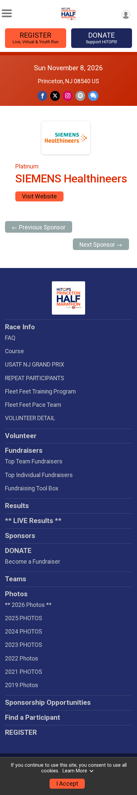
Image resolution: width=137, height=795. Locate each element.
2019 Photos (21, 685)
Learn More (75, 771)
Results (17, 506)
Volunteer (21, 436)
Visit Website (39, 196)
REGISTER (36, 37)
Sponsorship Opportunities (48, 702)
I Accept (67, 783)
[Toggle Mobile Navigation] (6, 13)
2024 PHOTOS (23, 631)
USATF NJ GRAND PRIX (34, 364)
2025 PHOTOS (23, 618)
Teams (15, 579)
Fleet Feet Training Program (40, 391)
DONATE (101, 37)
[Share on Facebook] (42, 96)
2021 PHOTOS (23, 671)
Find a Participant (32, 717)
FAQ (10, 338)
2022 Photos (21, 658)
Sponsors (20, 536)
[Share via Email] (80, 96)
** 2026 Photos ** (28, 605)
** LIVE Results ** (33, 521)
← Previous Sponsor (39, 227)
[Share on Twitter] (55, 96)
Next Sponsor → (100, 244)
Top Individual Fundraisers (39, 475)
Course (14, 351)
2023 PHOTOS (23, 645)
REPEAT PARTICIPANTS (34, 378)
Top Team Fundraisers (34, 461)
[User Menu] (125, 14)
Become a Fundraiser (32, 561)
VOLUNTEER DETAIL (30, 418)
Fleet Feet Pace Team (33, 404)
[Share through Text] (93, 96)
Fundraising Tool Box (32, 488)
